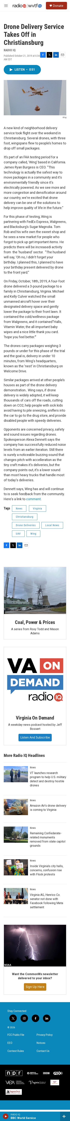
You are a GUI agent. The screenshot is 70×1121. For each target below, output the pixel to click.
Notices (41, 1043)
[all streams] (65, 1116)
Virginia (37, 508)
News (19, 508)
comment (33, 499)
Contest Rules (15, 1051)
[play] (5, 1116)
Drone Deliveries (26, 525)
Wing (33, 533)
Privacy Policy (45, 1034)
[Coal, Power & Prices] (35, 590)
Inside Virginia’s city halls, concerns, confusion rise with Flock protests (46, 870)
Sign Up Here (35, 987)
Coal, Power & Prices (35, 622)
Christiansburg (24, 516)
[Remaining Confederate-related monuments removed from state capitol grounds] (16, 835)
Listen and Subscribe (35, 737)
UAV (18, 533)
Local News (52, 525)
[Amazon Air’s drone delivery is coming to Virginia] (16, 807)
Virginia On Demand (35, 718)
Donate (58, 5)
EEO (9, 1043)
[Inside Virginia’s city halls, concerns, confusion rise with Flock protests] (16, 867)
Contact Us (43, 1051)
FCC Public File (15, 1034)
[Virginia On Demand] (35, 678)
